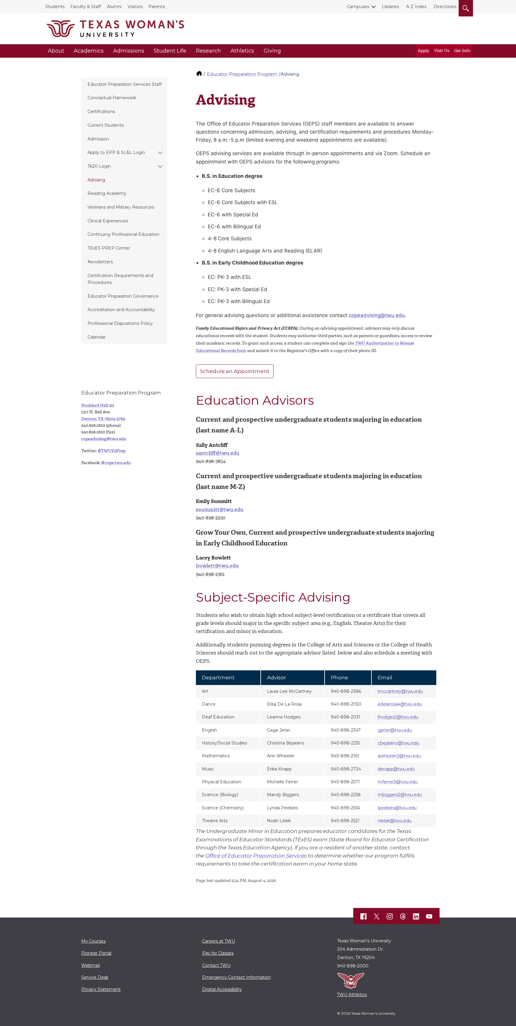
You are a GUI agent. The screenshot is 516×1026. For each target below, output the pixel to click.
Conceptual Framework (111, 97)
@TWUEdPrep (111, 451)
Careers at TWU (218, 941)
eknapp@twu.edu (396, 769)
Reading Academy (106, 193)
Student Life (170, 51)
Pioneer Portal (96, 953)
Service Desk (94, 977)
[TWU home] (199, 74)
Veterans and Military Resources (120, 207)
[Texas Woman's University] (115, 28)
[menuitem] (124, 84)
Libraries (390, 6)
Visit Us (441, 50)
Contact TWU (216, 965)
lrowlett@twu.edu (217, 565)
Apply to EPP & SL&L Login (116, 152)
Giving (272, 51)
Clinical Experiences (107, 221)
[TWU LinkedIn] (416, 916)
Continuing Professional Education (123, 234)
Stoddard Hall (94, 405)
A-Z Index (416, 6)
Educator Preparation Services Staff (124, 84)
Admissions (128, 51)
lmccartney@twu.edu (400, 691)
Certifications (101, 111)
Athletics (242, 51)
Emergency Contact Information (236, 977)
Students (54, 6)
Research (208, 51)
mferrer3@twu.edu (397, 782)
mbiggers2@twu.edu (400, 794)
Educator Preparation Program (242, 74)
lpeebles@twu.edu (397, 808)
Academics (89, 51)
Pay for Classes (218, 953)
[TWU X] (376, 916)
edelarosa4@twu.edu (400, 704)
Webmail (90, 965)
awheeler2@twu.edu (399, 756)
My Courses (93, 941)
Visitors (135, 6)
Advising (96, 180)
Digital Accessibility (222, 989)
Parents (156, 6)
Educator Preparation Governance (123, 296)
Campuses (358, 6)
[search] (466, 7)
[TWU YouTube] (429, 916)
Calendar (96, 337)
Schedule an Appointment (234, 371)
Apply (423, 50)
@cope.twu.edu (116, 463)
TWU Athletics (352, 994)
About (56, 51)
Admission (98, 139)
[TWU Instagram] (390, 916)
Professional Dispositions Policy (120, 323)
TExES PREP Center (108, 248)
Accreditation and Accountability (121, 309)
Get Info (462, 50)
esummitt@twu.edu (219, 509)
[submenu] (160, 153)
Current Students (105, 125)
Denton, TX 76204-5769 (103, 419)
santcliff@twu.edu (217, 453)
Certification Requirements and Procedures (120, 279)
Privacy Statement (101, 989)
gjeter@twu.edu (395, 730)
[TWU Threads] (403, 916)
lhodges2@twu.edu (398, 717)
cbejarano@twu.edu (398, 743)
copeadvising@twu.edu (377, 315)
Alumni (114, 6)
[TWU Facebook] (363, 916)
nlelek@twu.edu (394, 820)
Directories (445, 6)
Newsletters (100, 261)
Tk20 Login (99, 166)
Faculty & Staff (85, 6)
